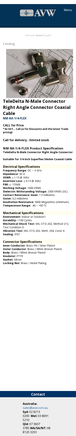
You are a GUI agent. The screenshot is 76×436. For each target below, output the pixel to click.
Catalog (9, 44)
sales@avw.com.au (35, 408)
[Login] (47, 35)
